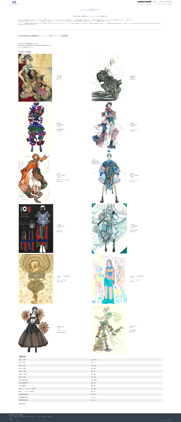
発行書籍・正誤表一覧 (23, 416)
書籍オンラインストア (141, 1)
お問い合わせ (170, 4)
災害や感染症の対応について (31, 416)
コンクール (154, 4)
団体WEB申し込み (49, 416)
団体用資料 (43, 416)
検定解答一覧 (16, 416)
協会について (143, 4)
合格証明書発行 (154, 1)
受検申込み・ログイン (147, 1)
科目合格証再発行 (162, 1)
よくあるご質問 (164, 4)
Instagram (13, 420)
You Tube (17, 420)
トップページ (138, 4)
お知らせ (159, 4)
